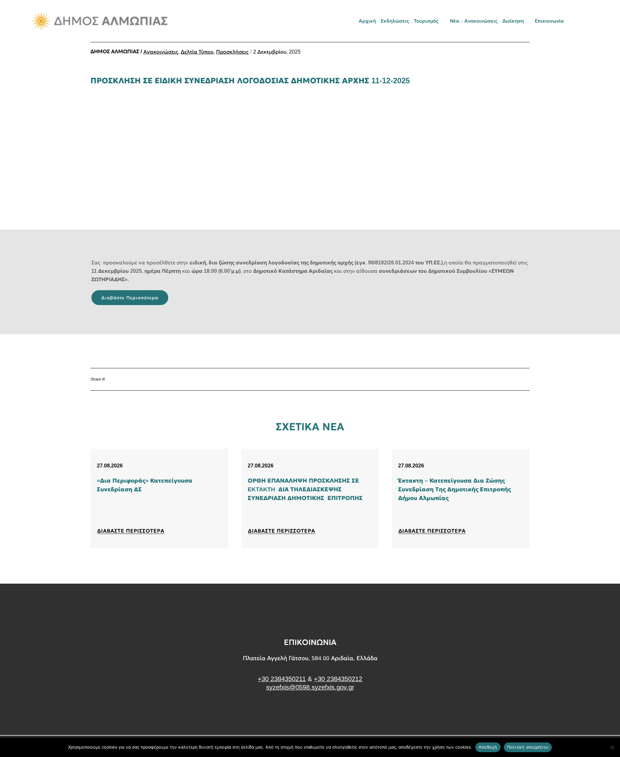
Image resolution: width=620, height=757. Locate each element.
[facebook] (310, 712)
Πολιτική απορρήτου (528, 747)
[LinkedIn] (167, 379)
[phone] (586, 21)
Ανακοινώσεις (160, 52)
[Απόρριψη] (612, 747)
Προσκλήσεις (232, 52)
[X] (148, 379)
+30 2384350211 (282, 678)
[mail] (576, 21)
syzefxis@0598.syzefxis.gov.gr (310, 687)
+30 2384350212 (338, 678)
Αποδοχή (488, 747)
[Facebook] (129, 379)
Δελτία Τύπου (197, 52)
